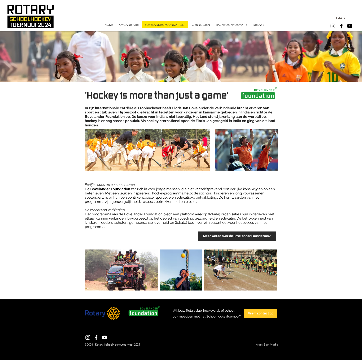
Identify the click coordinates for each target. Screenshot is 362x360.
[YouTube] (349, 26)
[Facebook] (341, 26)
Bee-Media (271, 344)
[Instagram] (333, 26)
